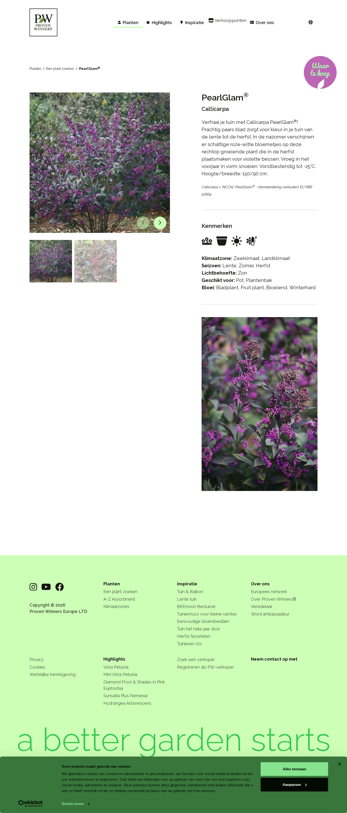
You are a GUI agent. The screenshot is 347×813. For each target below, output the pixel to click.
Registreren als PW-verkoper (205, 667)
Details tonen (73, 804)
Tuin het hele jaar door (198, 628)
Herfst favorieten (193, 636)
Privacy (37, 659)
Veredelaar (261, 606)
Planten (35, 69)
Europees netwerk (269, 591)
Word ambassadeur (270, 614)
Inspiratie (187, 583)
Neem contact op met (274, 659)
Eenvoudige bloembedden (203, 621)
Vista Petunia (115, 667)
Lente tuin (187, 599)
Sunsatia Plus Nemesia (125, 695)
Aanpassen (292, 784)
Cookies (37, 667)
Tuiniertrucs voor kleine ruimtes (207, 614)
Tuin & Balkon (190, 591)
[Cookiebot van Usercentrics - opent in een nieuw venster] (30, 803)
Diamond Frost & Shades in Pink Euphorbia (134, 685)
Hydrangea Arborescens (127, 703)
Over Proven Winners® (273, 599)
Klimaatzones (116, 606)
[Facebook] (59, 587)
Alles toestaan (294, 769)
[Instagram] (33, 587)
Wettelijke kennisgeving (53, 674)
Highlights (114, 659)
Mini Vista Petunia (120, 674)
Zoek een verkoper (196, 659)
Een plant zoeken (60, 69)
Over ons (260, 583)
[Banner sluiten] (339, 764)
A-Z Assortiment (119, 599)
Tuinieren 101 (189, 643)
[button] (143, 223)
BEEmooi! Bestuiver (196, 606)
